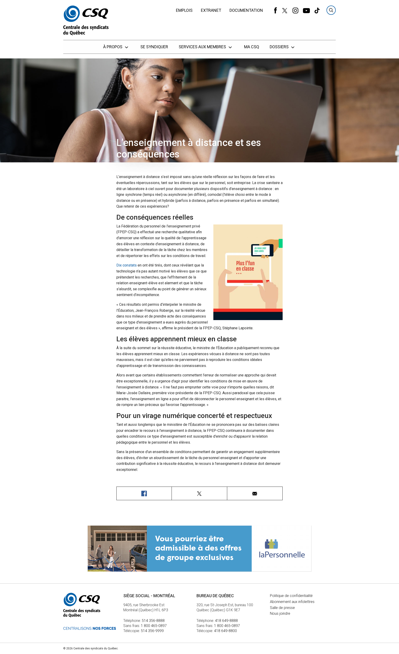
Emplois (184, 10)
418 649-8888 (226, 620)
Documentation (246, 10)
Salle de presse (282, 608)
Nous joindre (280, 613)
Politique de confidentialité (291, 595)
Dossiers (280, 46)
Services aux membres (203, 46)
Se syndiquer (154, 46)
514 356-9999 (152, 631)
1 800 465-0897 (154, 626)
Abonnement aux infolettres (292, 602)
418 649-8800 (225, 631)
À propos (113, 46)
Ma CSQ (251, 46)
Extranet (211, 10)
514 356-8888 (153, 620)
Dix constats (126, 265)
